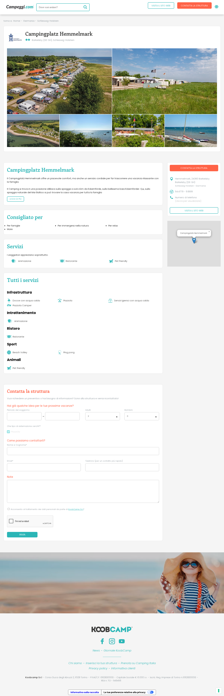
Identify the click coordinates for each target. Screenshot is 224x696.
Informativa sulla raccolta (85, 692)
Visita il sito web (160, 5)
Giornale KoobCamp (117, 650)
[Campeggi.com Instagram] (112, 641)
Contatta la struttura (194, 5)
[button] (194, 240)
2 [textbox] (88, 416)
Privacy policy (98, 668)
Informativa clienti (123, 668)
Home (16, 20)
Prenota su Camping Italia (138, 663)
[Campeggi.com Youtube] (122, 641)
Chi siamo (75, 663)
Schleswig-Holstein (48, 20)
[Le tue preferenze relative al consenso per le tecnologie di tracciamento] (219, 691)
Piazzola (15, 431)
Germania (28, 20)
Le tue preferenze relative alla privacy (125, 692)
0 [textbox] (127, 416)
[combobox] (102, 416)
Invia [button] (22, 534)
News (96, 650)
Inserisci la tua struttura (101, 663)
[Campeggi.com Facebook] (102, 641)
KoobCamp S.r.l (75, 509)
